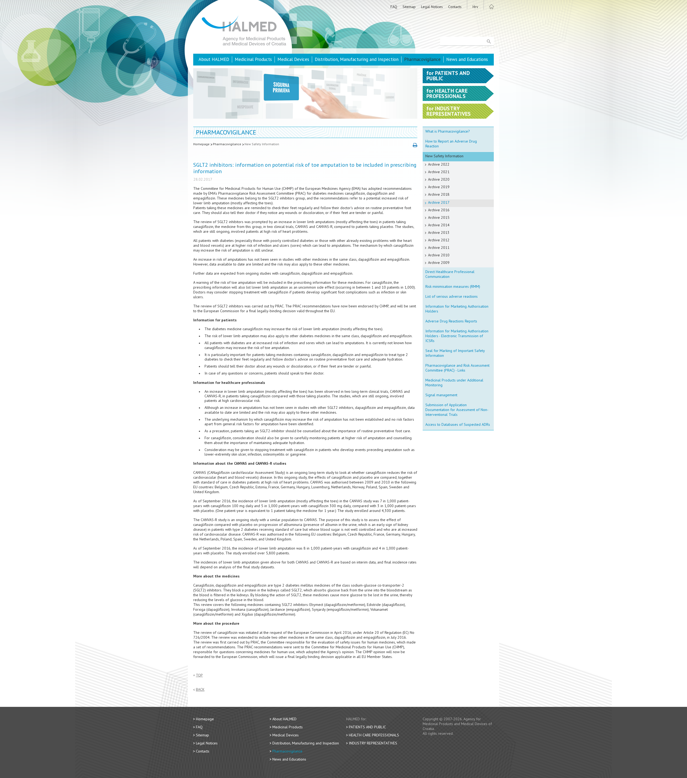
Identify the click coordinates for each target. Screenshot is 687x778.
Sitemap (409, 6)
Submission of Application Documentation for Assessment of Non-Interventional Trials (456, 409)
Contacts (455, 6)
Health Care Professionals (374, 735)
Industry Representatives (373, 743)
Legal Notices (432, 6)
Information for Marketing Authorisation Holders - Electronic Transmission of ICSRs (456, 336)
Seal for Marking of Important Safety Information (455, 353)
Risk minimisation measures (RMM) (452, 286)
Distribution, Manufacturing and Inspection (357, 59)
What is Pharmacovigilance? (447, 131)
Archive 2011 (439, 247)
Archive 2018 (439, 194)
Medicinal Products (253, 59)
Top (199, 675)
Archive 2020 (439, 179)
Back (200, 689)
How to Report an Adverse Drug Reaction (451, 143)
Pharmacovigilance (422, 59)
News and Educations (467, 59)
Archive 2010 (439, 255)
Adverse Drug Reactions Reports (451, 321)
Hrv (475, 6)
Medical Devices (293, 59)
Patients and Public (367, 727)
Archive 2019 (439, 186)
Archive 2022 (439, 164)
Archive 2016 (439, 210)
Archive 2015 (439, 217)
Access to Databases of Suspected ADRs (457, 424)
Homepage (201, 144)
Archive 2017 (439, 202)
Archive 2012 (439, 240)
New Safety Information (261, 144)
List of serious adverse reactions (451, 296)
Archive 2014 (439, 225)
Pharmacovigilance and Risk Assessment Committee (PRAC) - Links (457, 368)
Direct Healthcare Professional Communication (449, 274)
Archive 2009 (439, 262)
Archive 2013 (439, 232)
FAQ (393, 6)
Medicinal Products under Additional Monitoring (454, 382)
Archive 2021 (439, 171)
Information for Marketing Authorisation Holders (456, 309)
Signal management (441, 394)
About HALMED (214, 59)
